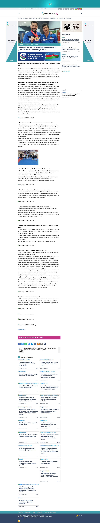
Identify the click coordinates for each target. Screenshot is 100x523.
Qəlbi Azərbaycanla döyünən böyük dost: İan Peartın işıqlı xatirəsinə (49, 399)
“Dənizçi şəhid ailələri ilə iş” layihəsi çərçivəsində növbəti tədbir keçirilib (27, 364)
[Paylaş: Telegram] (32, 344)
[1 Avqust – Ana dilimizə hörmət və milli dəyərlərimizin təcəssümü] (28, 432)
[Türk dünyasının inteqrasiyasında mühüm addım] (28, 420)
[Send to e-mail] (41, 344)
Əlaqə (33, 512)
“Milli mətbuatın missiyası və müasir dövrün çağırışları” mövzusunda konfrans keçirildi (49, 475)
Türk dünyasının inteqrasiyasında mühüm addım (28, 423)
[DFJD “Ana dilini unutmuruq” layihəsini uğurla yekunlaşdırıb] (28, 445)
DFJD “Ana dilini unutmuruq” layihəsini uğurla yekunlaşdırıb (27, 448)
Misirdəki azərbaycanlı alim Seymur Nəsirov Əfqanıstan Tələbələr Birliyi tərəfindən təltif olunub (27, 489)
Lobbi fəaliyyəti (54, 18)
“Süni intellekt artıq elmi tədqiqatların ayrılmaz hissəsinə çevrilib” (27, 463)
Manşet (21, 44)
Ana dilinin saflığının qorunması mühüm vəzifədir (49, 462)
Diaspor (35, 18)
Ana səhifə (20, 512)
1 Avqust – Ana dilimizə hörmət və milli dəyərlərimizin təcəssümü (28, 435)
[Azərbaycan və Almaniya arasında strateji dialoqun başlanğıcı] (28, 498)
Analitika (25, 18)
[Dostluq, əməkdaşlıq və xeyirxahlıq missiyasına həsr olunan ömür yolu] (50, 420)
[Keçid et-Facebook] (59, 9)
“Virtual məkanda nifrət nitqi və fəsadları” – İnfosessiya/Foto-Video (49, 364)
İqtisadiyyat (46, 18)
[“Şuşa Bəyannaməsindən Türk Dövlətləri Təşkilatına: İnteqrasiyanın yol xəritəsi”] (50, 371)
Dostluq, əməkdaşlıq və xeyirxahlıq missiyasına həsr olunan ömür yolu (48, 424)
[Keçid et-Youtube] (71, 9)
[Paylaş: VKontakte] (35, 344)
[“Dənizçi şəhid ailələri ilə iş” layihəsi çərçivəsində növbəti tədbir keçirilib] (28, 359)
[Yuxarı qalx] (96, 519)
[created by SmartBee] (79, 516)
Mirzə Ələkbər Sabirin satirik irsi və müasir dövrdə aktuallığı (28, 386)
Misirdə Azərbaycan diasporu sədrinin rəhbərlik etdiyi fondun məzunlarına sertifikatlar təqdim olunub (49, 450)
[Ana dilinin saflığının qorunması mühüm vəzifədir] (50, 459)
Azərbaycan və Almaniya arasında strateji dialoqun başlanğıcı (26, 502)
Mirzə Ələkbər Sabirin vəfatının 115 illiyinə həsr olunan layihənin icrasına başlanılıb (50, 411)
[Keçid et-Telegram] (66, 9)
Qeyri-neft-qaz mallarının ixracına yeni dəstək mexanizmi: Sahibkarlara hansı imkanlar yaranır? (50, 437)
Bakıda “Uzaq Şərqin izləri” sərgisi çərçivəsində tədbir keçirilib (28, 374)
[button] (45, 344)
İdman (40, 18)
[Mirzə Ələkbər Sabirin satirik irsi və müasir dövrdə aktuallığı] (28, 383)
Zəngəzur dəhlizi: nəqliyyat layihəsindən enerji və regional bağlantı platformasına (27, 399)
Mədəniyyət (62, 18)
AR (81, 9)
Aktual (20, 18)
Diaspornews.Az (21, 517)
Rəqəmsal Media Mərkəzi (50, 512)
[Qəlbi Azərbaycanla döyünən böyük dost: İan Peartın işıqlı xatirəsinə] (50, 395)
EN (78, 9)
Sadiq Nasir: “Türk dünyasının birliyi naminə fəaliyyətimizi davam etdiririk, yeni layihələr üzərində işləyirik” (28, 412)
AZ (76, 9)
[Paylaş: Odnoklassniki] (38, 344)
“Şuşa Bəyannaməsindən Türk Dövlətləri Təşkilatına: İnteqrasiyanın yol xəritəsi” (49, 375)
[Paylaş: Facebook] (19, 344)
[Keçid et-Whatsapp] (68, 9)
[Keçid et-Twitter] (61, 9)
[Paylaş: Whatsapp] (25, 344)
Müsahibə (69, 18)
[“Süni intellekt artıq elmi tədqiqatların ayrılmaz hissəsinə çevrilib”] (28, 459)
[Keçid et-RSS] (73, 9)
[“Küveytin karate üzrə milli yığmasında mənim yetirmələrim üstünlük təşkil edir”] (39, 32)
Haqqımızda (27, 512)
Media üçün (40, 512)
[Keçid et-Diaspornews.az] (48, 13)
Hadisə (30, 18)
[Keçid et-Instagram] (64, 9)
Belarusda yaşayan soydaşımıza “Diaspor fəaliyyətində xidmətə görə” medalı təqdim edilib (49, 387)
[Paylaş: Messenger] (29, 344)
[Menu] (19, 13)
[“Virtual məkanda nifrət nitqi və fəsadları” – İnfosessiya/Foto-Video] (50, 359)
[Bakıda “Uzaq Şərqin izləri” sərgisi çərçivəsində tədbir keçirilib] (28, 371)
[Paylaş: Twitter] (22, 344)
